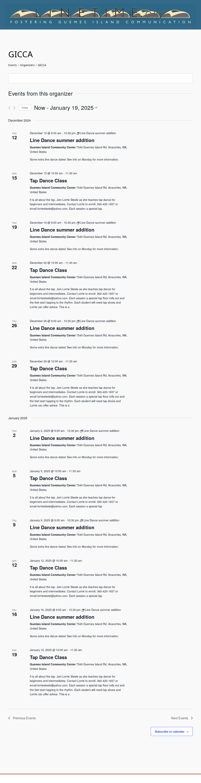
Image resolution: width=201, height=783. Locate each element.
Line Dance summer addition (62, 140)
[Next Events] (14, 108)
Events (12, 65)
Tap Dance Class (48, 180)
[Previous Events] (9, 108)
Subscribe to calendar (169, 731)
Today (25, 107)
